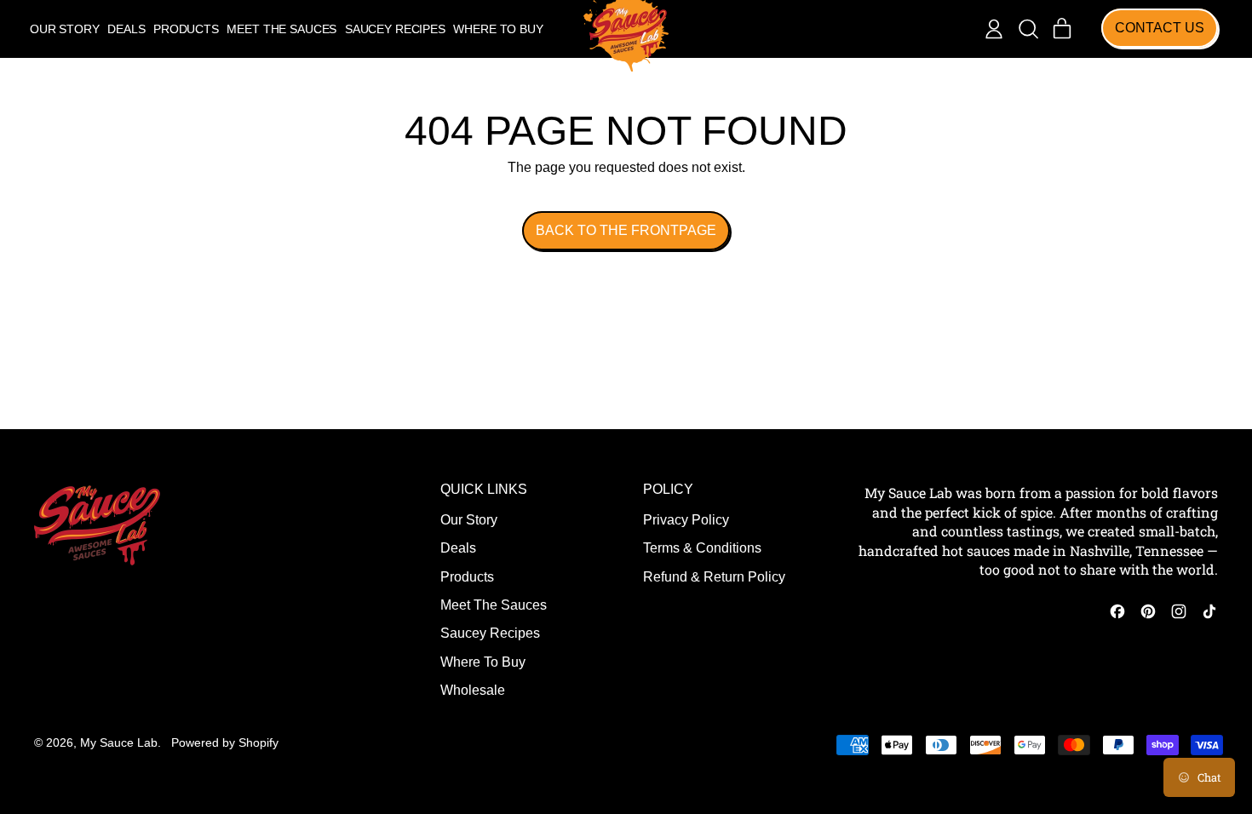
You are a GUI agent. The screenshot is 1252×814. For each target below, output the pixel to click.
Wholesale (472, 690)
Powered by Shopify (225, 742)
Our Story (65, 29)
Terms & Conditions (702, 548)
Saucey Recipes (395, 29)
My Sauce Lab (119, 742)
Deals (126, 29)
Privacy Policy (686, 520)
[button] (1028, 29)
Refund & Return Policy (714, 577)
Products (186, 29)
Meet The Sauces (281, 29)
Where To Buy (498, 29)
